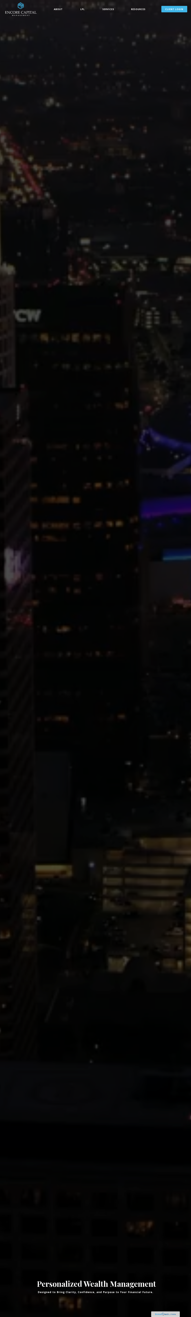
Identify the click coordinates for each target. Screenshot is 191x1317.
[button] (58, 9)
